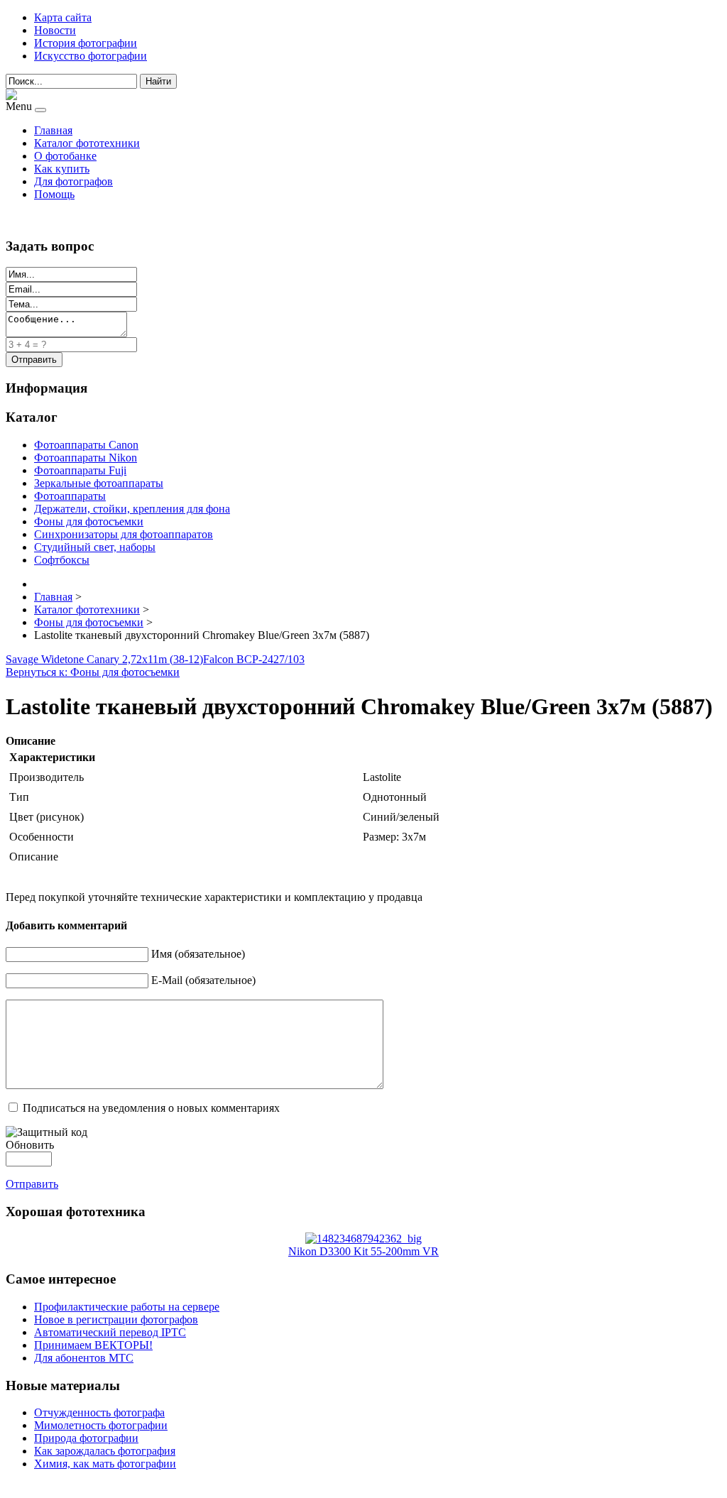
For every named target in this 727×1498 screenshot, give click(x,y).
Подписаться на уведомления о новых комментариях (151, 1108)
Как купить (61, 169)
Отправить (32, 1184)
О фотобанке (65, 156)
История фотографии (85, 43)
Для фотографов (73, 181)
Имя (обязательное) (198, 954)
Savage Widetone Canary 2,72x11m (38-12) (104, 659)
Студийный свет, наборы (94, 547)
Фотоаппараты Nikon (85, 458)
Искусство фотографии (90, 56)
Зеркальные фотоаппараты (98, 483)
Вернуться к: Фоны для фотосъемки (93, 672)
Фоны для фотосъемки (88, 521)
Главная (53, 130)
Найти (158, 81)
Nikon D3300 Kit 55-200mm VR (363, 1251)
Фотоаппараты (70, 496)
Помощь (54, 194)
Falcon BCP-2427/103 (254, 659)
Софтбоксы (61, 560)
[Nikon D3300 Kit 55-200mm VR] (363, 1238)
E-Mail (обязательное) (203, 980)
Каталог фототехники (87, 143)
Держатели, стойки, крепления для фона (132, 509)
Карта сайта (63, 17)
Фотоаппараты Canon (86, 445)
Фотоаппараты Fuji (80, 470)
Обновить (30, 1145)
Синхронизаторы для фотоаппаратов (123, 534)
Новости (55, 30)
